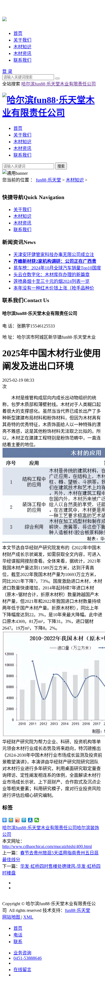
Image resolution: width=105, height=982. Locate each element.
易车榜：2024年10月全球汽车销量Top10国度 (57, 268)
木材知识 (22, 46)
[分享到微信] (36, 820)
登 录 (7, 71)
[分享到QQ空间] (11, 820)
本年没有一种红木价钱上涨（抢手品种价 (53, 288)
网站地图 (11, 917)
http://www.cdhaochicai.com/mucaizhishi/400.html (47, 846)
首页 (17, 33)
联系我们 (22, 60)
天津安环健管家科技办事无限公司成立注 (53, 254)
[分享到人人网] (30, 820)
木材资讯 (22, 53)
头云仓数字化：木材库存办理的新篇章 (51, 274)
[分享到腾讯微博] (24, 820)
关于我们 (22, 40)
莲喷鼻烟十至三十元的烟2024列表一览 (51, 281)
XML (28, 917)
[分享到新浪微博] (17, 820)
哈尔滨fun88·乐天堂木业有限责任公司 (58, 84)
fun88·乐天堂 (48, 180)
